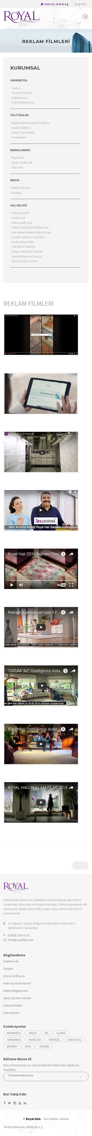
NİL (47, 1033)
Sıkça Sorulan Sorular (17, 998)
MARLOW (35, 1040)
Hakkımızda (11, 961)
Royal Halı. (33, 1119)
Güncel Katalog (56, 4)
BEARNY (12, 1046)
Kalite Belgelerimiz (15, 991)
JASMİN (44, 1046)
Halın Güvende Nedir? (17, 983)
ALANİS (61, 1033)
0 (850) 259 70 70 (18, 935)
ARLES (33, 1033)
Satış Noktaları (12, 1005)
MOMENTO (14, 1033)
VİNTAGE (54, 1040)
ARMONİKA (14, 1040)
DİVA (28, 1046)
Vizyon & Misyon (14, 976)
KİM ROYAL (74, 1040)
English (80, 4)
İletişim (8, 969)
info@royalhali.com (20, 940)
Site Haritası (11, 1013)
